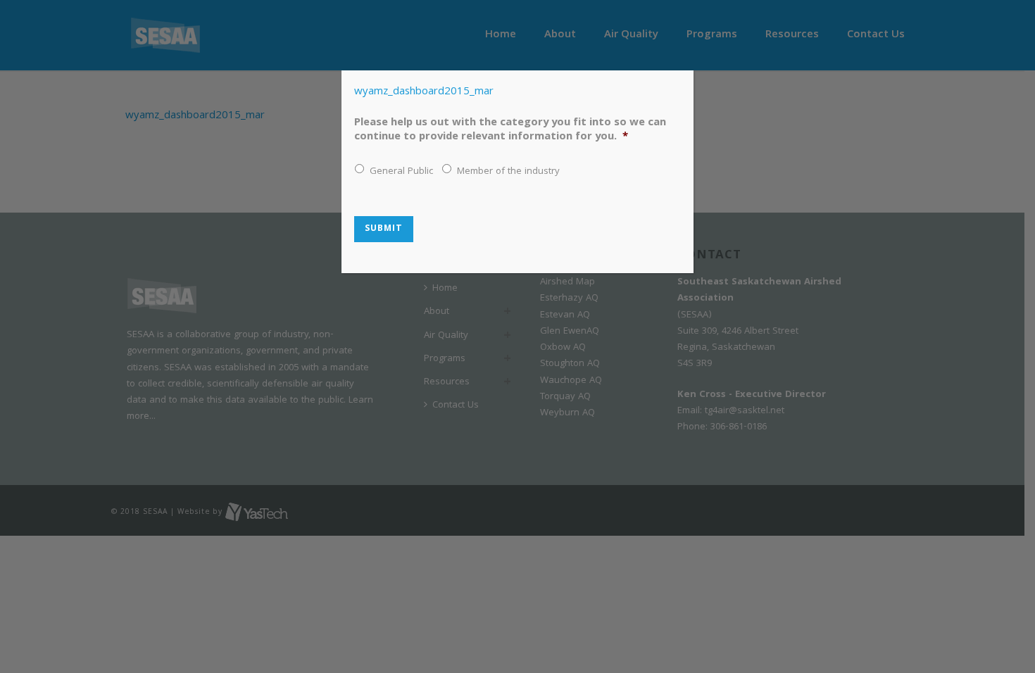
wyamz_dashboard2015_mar (424, 92)
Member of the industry (508, 172)
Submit (384, 229)
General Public (401, 172)
